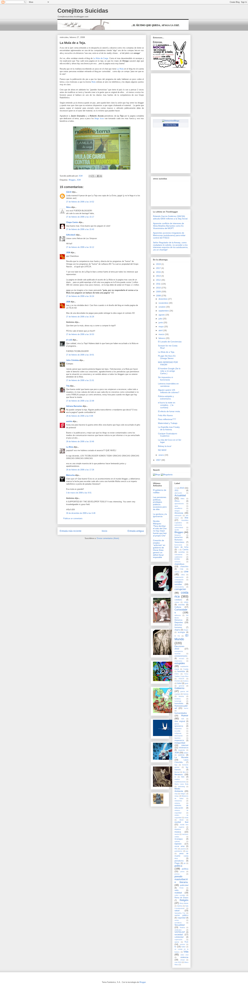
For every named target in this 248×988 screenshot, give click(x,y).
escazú (181, 658)
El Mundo (181, 637)
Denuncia (178, 620)
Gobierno (179, 688)
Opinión (178, 844)
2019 (158, 264)
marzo (162, 334)
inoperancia (179, 740)
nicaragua (179, 839)
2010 (158, 288)
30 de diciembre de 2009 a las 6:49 (80, 513)
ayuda (177, 530)
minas (177, 796)
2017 (158, 268)
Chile (181, 569)
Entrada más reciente (70, 531)
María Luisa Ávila (181, 784)
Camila (185, 550)
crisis (186, 602)
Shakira (182, 927)
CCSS (177, 559)
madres (177, 779)
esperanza (178, 661)
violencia (184, 957)
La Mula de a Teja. (166, 352)
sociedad (179, 934)
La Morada (181, 757)
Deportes (179, 622)
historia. (181, 696)
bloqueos (178, 535)
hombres (178, 699)
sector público (181, 915)
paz (187, 851)
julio (161, 318)
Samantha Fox (180, 913)
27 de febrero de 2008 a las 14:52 (80, 202)
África (177, 501)
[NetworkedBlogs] (170, 121)
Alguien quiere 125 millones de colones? (168, 391)
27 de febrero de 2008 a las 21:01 (80, 380)
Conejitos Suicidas (82, 10)
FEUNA (177, 681)
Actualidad (180, 495)
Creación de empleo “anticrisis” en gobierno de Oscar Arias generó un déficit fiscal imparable (159, 549)
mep (176, 794)
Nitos (68, 207)
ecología (181, 632)
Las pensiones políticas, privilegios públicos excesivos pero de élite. (160, 503)
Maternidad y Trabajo (167, 423)
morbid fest (181, 822)
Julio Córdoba (72, 360)
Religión (184, 900)
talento (177, 942)
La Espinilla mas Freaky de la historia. (169, 428)
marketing (181, 786)
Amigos (177, 511)
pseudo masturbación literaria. (181, 879)
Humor (184, 715)
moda (186, 817)
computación (179, 580)
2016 (158, 272)
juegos (186, 753)
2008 (158, 295)
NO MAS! (162, 450)
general (181, 686)
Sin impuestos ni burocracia (165, 378)
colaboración (179, 577)
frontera (185, 681)
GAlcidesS (70, 235)
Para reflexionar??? (167, 419)
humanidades (181, 713)
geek (186, 683)
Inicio (104, 531)
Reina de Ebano (181, 898)
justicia (181, 755)
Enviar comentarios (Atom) (108, 538)
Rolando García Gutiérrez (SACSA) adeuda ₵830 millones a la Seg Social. (170, 217)
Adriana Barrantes (74, 406)
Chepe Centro (72, 222)
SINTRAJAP (180, 932)
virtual (182, 960)
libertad (177, 772)
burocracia (178, 545)
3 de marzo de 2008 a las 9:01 (78, 493)
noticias (177, 841)
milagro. (183, 794)
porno (182, 871)
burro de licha (181, 547)
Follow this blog (170, 125)
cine (186, 571)
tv (175, 946)
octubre (162, 307)
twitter (183, 947)
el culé (69, 340)
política (185, 869)
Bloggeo (72, 180)
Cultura (178, 607)
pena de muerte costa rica (181, 856)
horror (186, 708)
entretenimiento (181, 656)
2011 (158, 284)
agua (176, 506)
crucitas (181, 605)
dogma (177, 630)
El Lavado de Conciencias (170, 341)
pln (185, 863)
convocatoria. (179, 587)
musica (178, 829)
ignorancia (179, 726)
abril (161, 330)
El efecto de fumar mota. (169, 411)
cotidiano (178, 600)
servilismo (178, 923)
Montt (181, 820)
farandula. (181, 671)
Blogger (143, 982)
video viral (184, 955)
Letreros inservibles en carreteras (168, 384)
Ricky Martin (184, 903)
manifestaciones (180, 782)
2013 (158, 276)
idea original (180, 721)
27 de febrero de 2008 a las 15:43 (80, 229)
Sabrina (179, 906)
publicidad (184, 885)
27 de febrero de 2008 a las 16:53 (80, 334)
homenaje (178, 701)
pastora (183, 849)
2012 (158, 280)
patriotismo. (179, 851)
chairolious (179, 564)
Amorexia (179, 513)
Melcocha (70, 475)
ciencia (177, 572)
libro (184, 772)
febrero (162, 338)
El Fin (177, 636)
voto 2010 (178, 962)
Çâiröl (68, 192)
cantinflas (181, 552)
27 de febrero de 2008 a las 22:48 (80, 401)
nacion (177, 834)
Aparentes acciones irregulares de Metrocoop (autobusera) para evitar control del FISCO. (169, 235)
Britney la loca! (164, 446)
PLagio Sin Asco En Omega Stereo (167, 357)
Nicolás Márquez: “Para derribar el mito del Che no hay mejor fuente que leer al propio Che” (160, 528)
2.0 (176, 488)
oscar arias (180, 846)
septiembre (164, 311)
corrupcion (180, 589)
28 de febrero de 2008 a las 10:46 (80, 441)
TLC (186, 942)
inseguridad (180, 743)
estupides (180, 663)
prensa (177, 874)
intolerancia (183, 748)
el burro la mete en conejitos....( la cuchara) (166, 405)
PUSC (181, 888)
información (179, 736)
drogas (185, 630)
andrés (69, 421)
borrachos (179, 537)
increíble (177, 731)
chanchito (184, 567)
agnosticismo (179, 503)
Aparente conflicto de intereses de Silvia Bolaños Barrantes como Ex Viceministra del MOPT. (168, 225)
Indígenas (178, 733)
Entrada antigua (136, 531)
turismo (182, 944)
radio (177, 890)
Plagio (177, 863)
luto (182, 777)
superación (178, 939)
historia (185, 694)
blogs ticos (100, 118)
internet (184, 745)
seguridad (181, 918)
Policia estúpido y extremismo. (166, 397)
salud (177, 910)
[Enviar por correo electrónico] (90, 176)
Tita (67, 386)
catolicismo (178, 557)
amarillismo (178, 508)
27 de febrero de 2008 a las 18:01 (80, 355)
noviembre (164, 303)
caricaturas (178, 554)
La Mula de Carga (100, 58)
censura (177, 562)
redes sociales (180, 895)
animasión (178, 515)
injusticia (177, 738)
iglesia (177, 724)
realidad (178, 892)
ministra (177, 803)
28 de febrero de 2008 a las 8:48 (79, 416)
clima (183, 574)
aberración (178, 493)
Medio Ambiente (179, 789)
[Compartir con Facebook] (98, 176)
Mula (94, 82)
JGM (79, 180)
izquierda (181, 750)
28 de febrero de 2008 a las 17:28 (80, 470)
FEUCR (181, 678)
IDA (182, 719)
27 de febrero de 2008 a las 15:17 (80, 217)
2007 (158, 460)
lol (175, 777)
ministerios (178, 801)
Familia (185, 669)
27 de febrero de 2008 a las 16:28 (80, 317)
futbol (179, 683)
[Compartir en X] (95, 176)
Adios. (183, 498)
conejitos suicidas (179, 583)
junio (161, 322)
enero (161, 455)
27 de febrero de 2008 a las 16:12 (80, 247)
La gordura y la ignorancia (160, 515)
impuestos (178, 728)
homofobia (179, 703)
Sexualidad (180, 925)
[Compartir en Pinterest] (100, 176)
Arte (186, 518)
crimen (177, 602)
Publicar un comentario (72, 518)
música (178, 832)
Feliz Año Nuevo (165, 415)
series (177, 920)
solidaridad (179, 937)
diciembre (163, 299)
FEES (177, 674)
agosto (162, 315)
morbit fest (184, 824)
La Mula (120, 69)
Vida (186, 951)
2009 (158, 291)
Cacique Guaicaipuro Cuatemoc (167, 434)
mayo (161, 326)
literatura (179, 774)
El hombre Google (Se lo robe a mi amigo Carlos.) (169, 371)
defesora (178, 615)
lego (176, 765)
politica (178, 865)
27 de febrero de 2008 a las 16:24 (80, 296)
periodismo (179, 861)
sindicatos (178, 930)
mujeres (181, 827)
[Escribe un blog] (92, 176)
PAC (176, 849)
